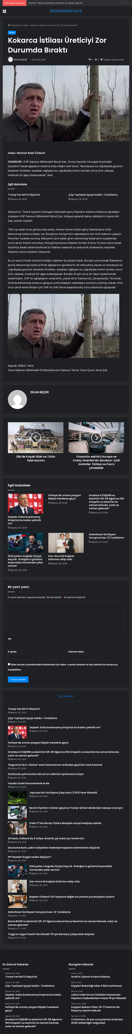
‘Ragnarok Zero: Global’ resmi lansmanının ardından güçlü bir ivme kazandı (55, 765)
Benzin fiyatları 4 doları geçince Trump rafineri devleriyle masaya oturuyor (76, 808)
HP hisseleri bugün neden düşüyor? (29, 857)
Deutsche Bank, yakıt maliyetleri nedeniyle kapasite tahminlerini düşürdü (54, 847)
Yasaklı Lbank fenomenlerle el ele (28, 783)
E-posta (13, 651)
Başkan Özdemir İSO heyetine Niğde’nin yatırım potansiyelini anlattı (71, 896)
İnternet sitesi (76, 651)
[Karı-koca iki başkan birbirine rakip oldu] (66, 543)
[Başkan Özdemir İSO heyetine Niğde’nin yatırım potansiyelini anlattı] (17, 901)
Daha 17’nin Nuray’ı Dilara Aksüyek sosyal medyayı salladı (65, 823)
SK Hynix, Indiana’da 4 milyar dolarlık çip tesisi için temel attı (46, 838)
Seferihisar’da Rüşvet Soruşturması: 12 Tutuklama (106, 536)
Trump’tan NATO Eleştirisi (24, 194)
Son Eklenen (66, 696)
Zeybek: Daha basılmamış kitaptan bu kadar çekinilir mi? (57, 3)
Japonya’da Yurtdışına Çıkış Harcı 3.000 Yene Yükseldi (63, 792)
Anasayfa (15, 25)
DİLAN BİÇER (20, 59)
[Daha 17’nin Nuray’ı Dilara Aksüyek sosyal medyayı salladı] (17, 827)
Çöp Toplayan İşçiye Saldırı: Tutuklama (93, 194)
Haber (25, 25)
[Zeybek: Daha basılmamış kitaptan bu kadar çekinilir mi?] (25, 504)
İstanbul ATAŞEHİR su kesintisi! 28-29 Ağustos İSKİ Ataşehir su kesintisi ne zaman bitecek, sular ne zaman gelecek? (106, 502)
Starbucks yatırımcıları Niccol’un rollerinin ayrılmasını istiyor (46, 774)
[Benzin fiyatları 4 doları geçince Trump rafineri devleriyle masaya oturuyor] (17, 812)
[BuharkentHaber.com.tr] (66, 11)
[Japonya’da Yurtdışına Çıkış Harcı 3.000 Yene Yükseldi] (17, 797)
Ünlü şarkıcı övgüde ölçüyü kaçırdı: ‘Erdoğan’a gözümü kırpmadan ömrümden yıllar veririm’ (25, 561)
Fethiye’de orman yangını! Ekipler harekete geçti (64, 497)
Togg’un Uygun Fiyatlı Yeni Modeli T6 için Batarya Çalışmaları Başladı (51, 934)
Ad (10, 638)
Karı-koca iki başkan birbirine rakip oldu (61, 557)
